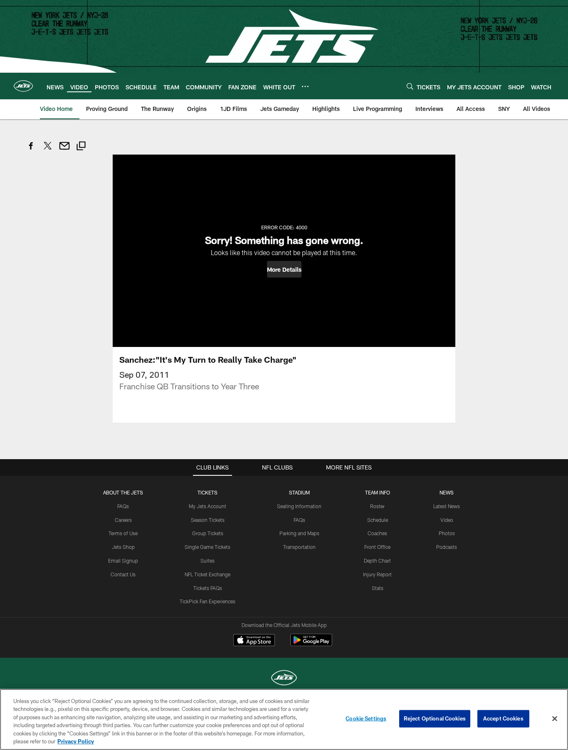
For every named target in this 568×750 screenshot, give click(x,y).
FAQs (123, 506)
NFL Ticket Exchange (207, 574)
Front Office (377, 547)
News (447, 492)
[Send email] (64, 150)
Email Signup (123, 560)
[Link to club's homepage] (23, 86)
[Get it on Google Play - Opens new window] (311, 644)
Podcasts (446, 547)
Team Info (377, 492)
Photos (447, 533)
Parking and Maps (299, 533)
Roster (377, 506)
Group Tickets (207, 533)
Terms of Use (123, 533)
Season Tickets (208, 520)
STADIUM (299, 492)
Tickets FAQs (207, 588)
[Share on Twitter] (47, 150)
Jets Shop (123, 547)
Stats (377, 588)
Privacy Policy (75, 741)
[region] (284, 719)
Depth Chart (377, 560)
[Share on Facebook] (31, 150)
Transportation (299, 547)
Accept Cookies (503, 718)
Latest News (446, 506)
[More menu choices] (305, 86)
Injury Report (377, 574)
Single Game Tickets (207, 547)
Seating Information (299, 506)
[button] (284, 269)
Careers (123, 520)
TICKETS (207, 492)
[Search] (410, 86)
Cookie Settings (366, 718)
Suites (207, 560)
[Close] (555, 719)
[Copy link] (81, 147)
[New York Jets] (284, 678)
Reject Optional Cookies (435, 718)
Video (446, 520)
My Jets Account (207, 506)
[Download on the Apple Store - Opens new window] (254, 641)
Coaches (377, 533)
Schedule (377, 520)
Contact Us (123, 574)
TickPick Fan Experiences (207, 601)
